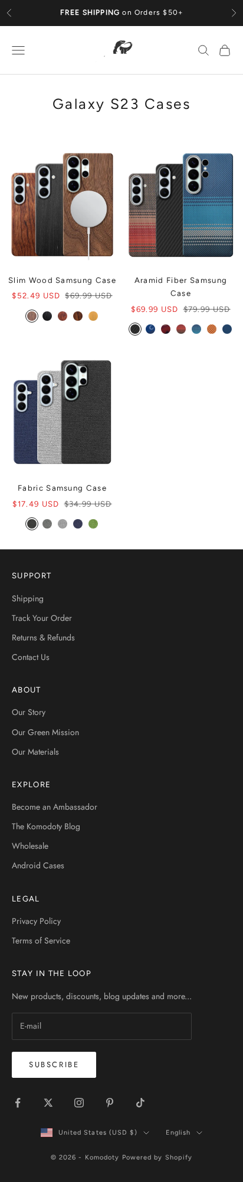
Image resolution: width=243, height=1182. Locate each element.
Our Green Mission (45, 732)
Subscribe (54, 1064)
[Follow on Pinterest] (110, 1103)
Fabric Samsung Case (62, 487)
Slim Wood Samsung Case (62, 280)
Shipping (28, 598)
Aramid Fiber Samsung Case (180, 286)
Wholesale (30, 846)
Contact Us (31, 657)
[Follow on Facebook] (18, 1103)
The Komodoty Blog (46, 826)
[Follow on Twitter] (48, 1103)
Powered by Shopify (157, 1157)
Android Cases (38, 865)
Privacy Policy (36, 921)
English (178, 1132)
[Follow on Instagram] (79, 1103)
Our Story (28, 712)
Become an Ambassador (54, 807)
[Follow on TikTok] (140, 1103)
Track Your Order (42, 618)
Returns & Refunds (43, 637)
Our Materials (35, 752)
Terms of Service (41, 940)
